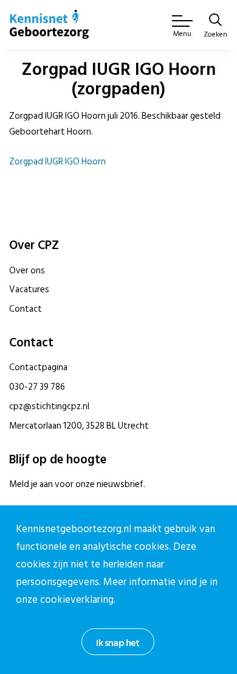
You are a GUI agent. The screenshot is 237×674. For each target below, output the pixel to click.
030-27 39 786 (37, 387)
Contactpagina (38, 367)
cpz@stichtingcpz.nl (49, 406)
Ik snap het (117, 643)
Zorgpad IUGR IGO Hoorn (57, 161)
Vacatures (29, 289)
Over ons (27, 270)
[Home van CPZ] (49, 24)
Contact (25, 309)
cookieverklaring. (77, 599)
